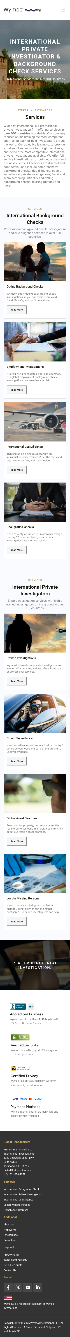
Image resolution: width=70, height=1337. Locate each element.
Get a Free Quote (13, 1265)
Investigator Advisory (15, 1259)
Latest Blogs (11, 1234)
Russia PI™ (14, 1331)
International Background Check (21, 1189)
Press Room (10, 1240)
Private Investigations (21, 658)
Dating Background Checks (25, 286)
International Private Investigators (23, 1194)
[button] (63, 10)
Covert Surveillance (19, 738)
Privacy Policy (11, 1254)
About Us (9, 1224)
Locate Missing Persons (23, 898)
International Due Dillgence (25, 446)
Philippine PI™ (53, 1327)
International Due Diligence (18, 1199)
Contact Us (10, 1270)
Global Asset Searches (22, 818)
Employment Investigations (25, 366)
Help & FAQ (10, 1229)
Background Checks (20, 527)
